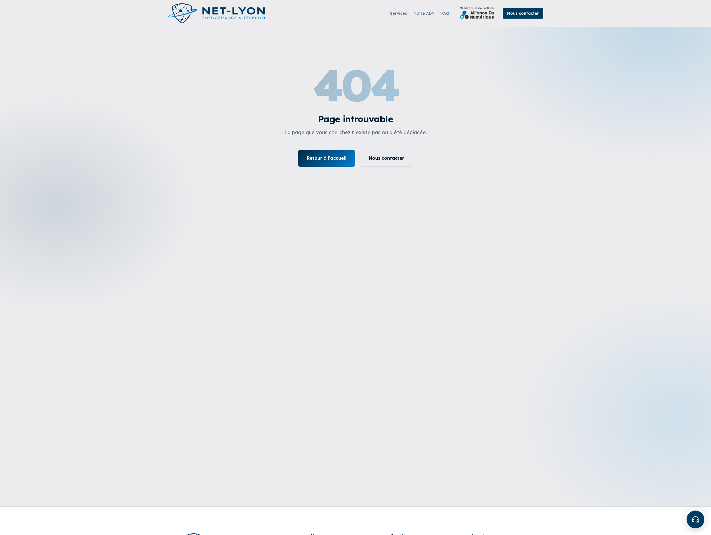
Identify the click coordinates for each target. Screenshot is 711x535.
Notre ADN (424, 13)
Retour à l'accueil (326, 158)
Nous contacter (523, 13)
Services (398, 13)
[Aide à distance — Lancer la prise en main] (695, 519)
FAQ (445, 13)
